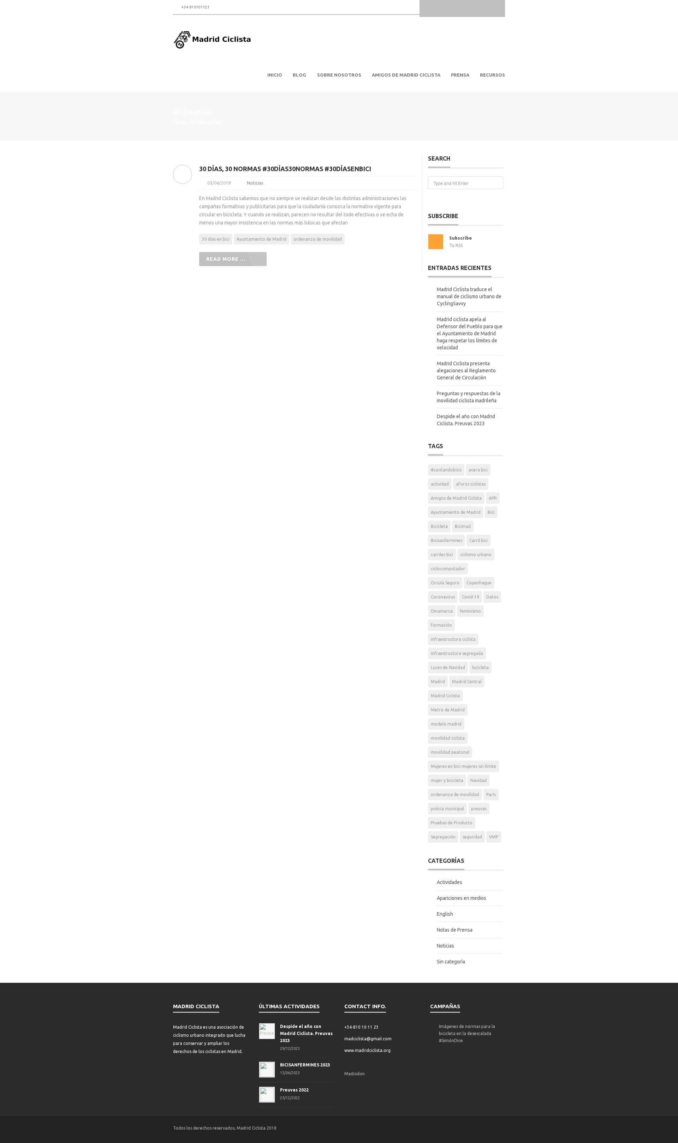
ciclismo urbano (476, 554)
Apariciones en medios (461, 898)
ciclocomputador (448, 568)
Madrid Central (467, 681)
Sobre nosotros (339, 74)
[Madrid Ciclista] (212, 40)
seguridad (472, 837)
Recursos (492, 74)
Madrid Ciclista (445, 695)
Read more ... (225, 259)
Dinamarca (442, 611)
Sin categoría (451, 961)
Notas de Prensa (454, 930)
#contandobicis (446, 470)
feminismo (470, 611)
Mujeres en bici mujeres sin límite (463, 766)
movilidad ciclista (448, 738)
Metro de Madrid (448, 710)
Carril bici (478, 540)
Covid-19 (470, 597)
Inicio (274, 74)
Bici (491, 512)
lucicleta (480, 667)
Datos (492, 597)
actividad (440, 484)
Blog (299, 74)
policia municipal (447, 808)
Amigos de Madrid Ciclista (406, 74)
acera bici (478, 470)
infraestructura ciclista (453, 639)
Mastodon (354, 1073)
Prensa (460, 74)
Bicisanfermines (446, 540)
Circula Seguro (445, 582)
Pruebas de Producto (451, 822)
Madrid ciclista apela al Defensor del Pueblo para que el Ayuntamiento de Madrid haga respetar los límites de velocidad (469, 333)
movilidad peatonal (450, 752)
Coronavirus (443, 597)
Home (179, 122)
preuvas (479, 808)
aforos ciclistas (471, 484)
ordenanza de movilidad (317, 239)
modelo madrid (446, 724)
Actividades (449, 882)
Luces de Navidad (448, 667)
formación (441, 625)
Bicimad (463, 526)
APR (493, 498)
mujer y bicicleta (447, 780)
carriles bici (442, 554)
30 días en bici (216, 239)
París (491, 794)
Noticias (255, 182)
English (445, 914)
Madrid (438, 681)
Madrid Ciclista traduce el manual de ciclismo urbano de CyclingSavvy (469, 296)
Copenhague (479, 582)
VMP (493, 837)
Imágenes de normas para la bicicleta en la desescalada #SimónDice (467, 1033)
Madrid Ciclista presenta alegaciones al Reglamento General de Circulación (466, 370)
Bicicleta (439, 526)
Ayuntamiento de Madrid (261, 239)
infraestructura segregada (457, 653)
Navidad (478, 780)
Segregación (443, 837)
